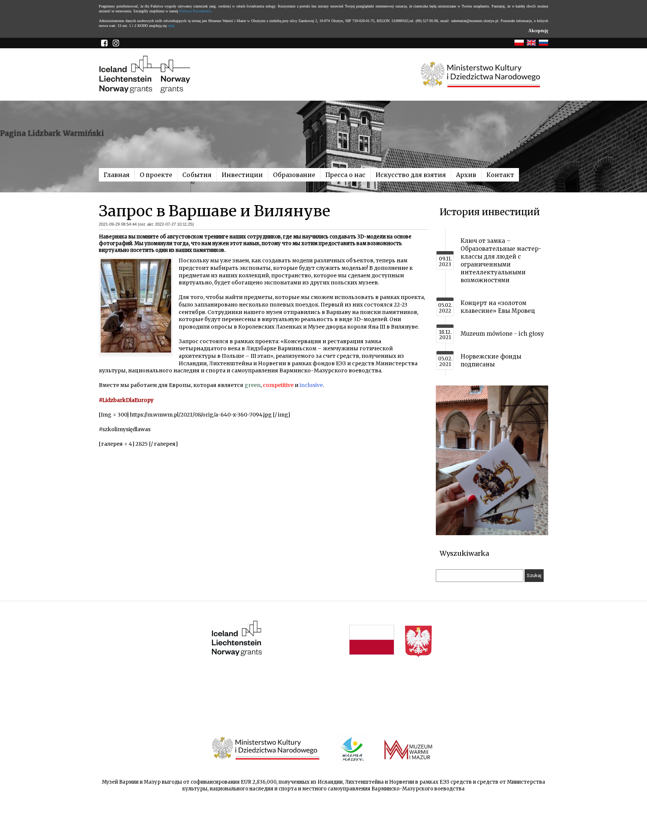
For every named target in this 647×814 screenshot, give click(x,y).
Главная (117, 175)
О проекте (156, 175)
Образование (294, 175)
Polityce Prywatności (195, 11)
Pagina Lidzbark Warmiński (52, 133)
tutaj (171, 26)
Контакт (500, 175)
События (197, 175)
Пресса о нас (345, 175)
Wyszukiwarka (464, 553)
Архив (466, 175)
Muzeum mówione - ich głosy (502, 333)
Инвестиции (242, 175)
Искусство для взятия (411, 175)
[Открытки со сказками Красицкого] (492, 533)
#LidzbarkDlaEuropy (126, 400)
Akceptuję (538, 30)
